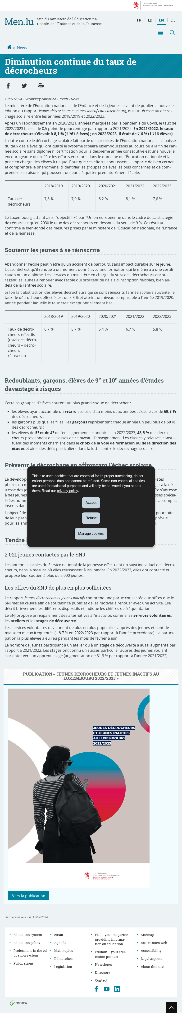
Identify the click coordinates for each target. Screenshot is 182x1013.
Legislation (63, 966)
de (173, 20)
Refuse (91, 518)
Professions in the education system (31, 952)
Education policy (27, 942)
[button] (160, 33)
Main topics (63, 950)
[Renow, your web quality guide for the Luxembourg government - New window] (18, 1003)
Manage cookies (91, 533)
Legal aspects (151, 958)
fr (139, 20)
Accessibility (151, 950)
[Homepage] (9, 47)
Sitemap (147, 934)
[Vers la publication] (79, 886)
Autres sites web (154, 942)
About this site (152, 966)
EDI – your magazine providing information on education (111, 939)
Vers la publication (28, 895)
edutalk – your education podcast (110, 954)
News (22, 47)
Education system (28, 934)
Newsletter (104, 964)
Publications (24, 963)
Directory (102, 972)
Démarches (63, 958)
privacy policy (67, 491)
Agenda (60, 942)
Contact (101, 980)
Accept (91, 502)
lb (150, 20)
